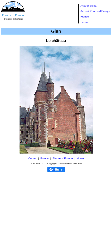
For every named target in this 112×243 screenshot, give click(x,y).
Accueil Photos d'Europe (95, 11)
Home (80, 158)
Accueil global (88, 5)
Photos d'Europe (63, 158)
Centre (84, 22)
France (84, 16)
